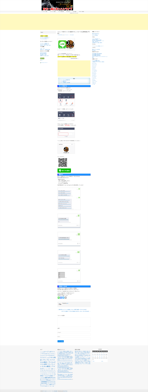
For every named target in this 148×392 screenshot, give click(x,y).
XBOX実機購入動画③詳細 (96, 55)
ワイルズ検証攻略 (61, 11)
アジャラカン (94, 63)
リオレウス (94, 83)
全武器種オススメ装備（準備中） (97, 42)
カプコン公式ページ (95, 34)
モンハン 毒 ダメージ (50, 374)
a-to (41, 60)
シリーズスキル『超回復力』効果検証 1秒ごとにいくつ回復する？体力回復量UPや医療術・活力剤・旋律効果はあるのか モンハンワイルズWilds (65, 352)
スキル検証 (47, 357)
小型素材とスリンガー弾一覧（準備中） (98, 61)
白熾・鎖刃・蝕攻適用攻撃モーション (98, 40)
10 (97, 354)
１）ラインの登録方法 (65, 79)
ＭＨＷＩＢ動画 (81, 11)
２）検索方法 (63, 81)
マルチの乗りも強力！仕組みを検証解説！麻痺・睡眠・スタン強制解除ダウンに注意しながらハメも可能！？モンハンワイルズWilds (65, 363)
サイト (59, 336)
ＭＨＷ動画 (74, 11)
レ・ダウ (93, 84)
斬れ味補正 (94, 50)
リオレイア (94, 82)
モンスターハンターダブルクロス (48, 371)
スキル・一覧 (42, 48)
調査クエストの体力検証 (96, 49)
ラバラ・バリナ (94, 81)
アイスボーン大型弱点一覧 (44, 43)
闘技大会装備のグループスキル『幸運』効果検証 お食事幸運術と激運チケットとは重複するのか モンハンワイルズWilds (65, 375)
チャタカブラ (94, 73)
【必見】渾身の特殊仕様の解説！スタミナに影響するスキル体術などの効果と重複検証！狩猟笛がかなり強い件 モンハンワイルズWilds (82, 359)
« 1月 (93, 361)
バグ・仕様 (50, 368)
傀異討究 (50, 377)
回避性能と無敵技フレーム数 (96, 39)
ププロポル (94, 80)
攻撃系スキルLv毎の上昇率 (44, 55)
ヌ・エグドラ (94, 76)
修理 (44, 377)
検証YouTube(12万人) (95, 33)
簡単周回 (48, 381)
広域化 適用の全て (95, 41)
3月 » (102, 361)
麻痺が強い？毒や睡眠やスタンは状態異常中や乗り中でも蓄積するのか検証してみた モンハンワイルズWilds (82, 356)
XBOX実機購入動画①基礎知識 (97, 53)
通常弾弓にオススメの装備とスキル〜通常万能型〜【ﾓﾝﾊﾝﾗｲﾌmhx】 (72, 309)
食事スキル (47, 384)
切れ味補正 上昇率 (43, 54)
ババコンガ (94, 77)
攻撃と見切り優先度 (43, 52)
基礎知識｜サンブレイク (49, 379)
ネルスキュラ (94, 75)
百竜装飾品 (44, 381)
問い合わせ (68, 11)
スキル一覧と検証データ (96, 38)
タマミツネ (94, 72)
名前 (59, 328)
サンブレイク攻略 (52, 11)
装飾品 (42, 383)
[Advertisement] (74, 22)
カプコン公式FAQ (95, 35)
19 (101, 356)
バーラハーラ (94, 78)
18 (99, 356)
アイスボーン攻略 (44, 11)
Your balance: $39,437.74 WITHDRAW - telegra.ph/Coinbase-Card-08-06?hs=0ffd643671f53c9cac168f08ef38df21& (64, 355)
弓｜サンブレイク (43, 380)
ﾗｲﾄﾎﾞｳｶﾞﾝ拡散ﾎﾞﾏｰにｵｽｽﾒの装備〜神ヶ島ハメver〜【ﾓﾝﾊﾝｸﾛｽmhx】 (75, 311)
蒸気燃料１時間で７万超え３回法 (45, 45)
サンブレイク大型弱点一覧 (44, 44)
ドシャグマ (94, 74)
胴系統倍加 (51, 381)
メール (59, 332)
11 (99, 354)
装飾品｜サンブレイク (49, 383)
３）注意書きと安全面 (65, 82)
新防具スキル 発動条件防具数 (45, 49)
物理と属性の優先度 (43, 53)
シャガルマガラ (94, 70)
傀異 (46, 377)
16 (95, 356)
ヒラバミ (93, 79)
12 (101, 354)
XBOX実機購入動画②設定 (96, 54)
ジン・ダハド (94, 71)
